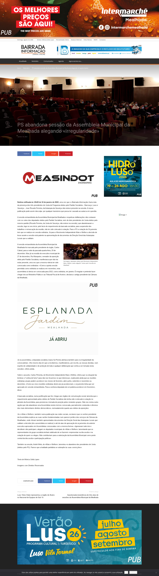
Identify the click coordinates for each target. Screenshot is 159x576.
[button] (139, 61)
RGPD (95, 40)
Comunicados (48, 61)
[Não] (156, 572)
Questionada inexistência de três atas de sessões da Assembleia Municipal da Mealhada (80, 496)
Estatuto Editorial (76, 40)
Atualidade (22, 61)
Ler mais (133, 572)
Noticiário (35, 61)
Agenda (61, 61)
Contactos (103, 40)
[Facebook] (140, 39)
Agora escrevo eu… (75, 61)
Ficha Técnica (88, 40)
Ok (126, 572)
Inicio (19, 68)
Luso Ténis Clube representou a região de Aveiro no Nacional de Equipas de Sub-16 (36, 496)
